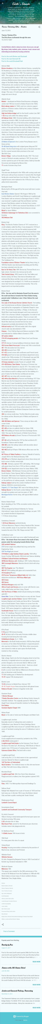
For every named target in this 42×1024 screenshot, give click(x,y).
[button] (39, 27)
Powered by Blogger (22, 1016)
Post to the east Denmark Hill (11, 59)
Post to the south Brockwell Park (12, 61)
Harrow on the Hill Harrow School (13, 968)
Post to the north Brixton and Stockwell (14, 56)
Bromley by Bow (7, 945)
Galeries (25, 1020)
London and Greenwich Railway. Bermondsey (17, 991)
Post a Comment (9, 931)
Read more (36, 962)
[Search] (39, 4)
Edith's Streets (21, 4)
